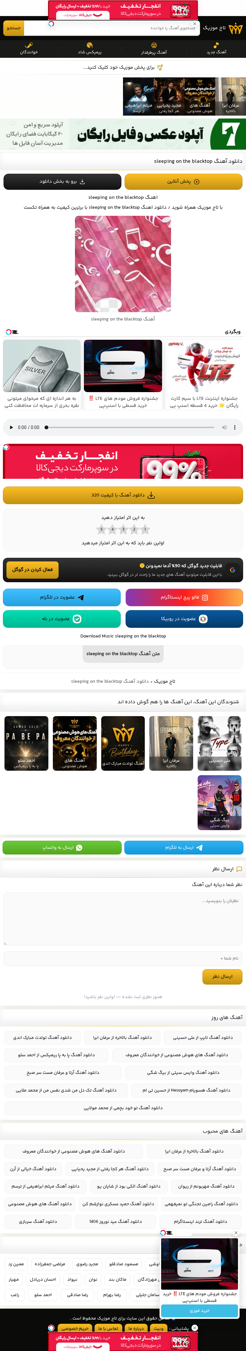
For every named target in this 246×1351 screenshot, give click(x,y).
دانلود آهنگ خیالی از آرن (33, 1169)
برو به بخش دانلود (58, 181)
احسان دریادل (43, 1279)
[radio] (144, 529)
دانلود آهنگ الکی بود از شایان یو (128, 1186)
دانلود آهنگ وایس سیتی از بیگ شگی (183, 1072)
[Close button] (236, 1233)
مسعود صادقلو (123, 1264)
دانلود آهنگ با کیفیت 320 (118, 495)
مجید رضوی (87, 1264)
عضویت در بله (56, 619)
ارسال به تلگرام (179, 847)
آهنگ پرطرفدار (154, 52)
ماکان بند (118, 1279)
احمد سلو (43, 1295)
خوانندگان (29, 52)
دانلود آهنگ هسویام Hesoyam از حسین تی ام (186, 1090)
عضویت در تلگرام (57, 597)
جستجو (13, 28)
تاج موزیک (214, 28)
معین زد (16, 1264)
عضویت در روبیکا (178, 619)
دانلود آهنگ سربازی (38, 1221)
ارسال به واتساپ (58, 847)
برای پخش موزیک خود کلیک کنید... (119, 67)
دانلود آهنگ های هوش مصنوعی (40, 1204)
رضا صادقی (77, 1295)
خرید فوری (199, 1310)
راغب (15, 1295)
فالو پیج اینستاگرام (180, 597)
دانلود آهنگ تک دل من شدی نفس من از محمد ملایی (66, 1090)
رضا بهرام (112, 1295)
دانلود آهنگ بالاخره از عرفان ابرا (122, 1037)
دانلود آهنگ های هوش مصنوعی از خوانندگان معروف (177, 1055)
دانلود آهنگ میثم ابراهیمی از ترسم (45, 1186)
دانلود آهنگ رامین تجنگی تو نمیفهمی (201, 1204)
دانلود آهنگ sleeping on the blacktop (198, 161)
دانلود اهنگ (154, 207)
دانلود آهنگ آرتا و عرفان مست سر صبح (63, 1072)
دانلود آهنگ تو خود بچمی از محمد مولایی (123, 1108)
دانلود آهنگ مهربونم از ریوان (206, 1186)
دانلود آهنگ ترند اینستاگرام (200, 1221)
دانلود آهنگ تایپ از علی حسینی (203, 1037)
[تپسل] (6, 447)
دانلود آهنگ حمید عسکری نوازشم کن (118, 1204)
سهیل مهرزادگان (154, 1279)
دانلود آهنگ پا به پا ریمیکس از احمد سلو (56, 1055)
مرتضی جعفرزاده (50, 1264)
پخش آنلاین (179, 181)
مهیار (14, 1279)
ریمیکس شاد (90, 52)
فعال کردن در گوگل (32, 570)
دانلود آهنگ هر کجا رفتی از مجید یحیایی (110, 1169)
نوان (93, 1279)
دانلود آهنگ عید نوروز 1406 (115, 1221)
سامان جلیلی (148, 1295)
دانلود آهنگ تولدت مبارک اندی (42, 1037)
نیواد (72, 1279)
